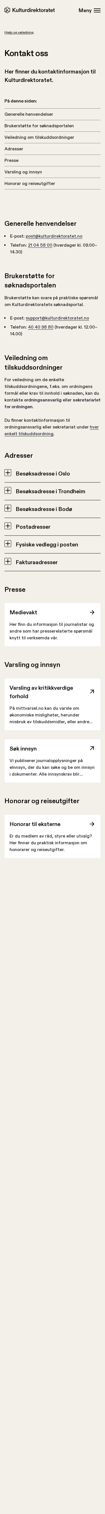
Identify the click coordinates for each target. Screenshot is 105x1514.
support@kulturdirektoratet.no (57, 318)
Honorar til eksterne (35, 824)
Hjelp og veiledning (19, 32)
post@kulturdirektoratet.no (54, 236)
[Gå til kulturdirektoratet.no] (30, 10)
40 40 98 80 (40, 327)
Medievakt (23, 612)
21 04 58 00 (40, 245)
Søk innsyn (23, 748)
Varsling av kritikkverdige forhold (41, 692)
